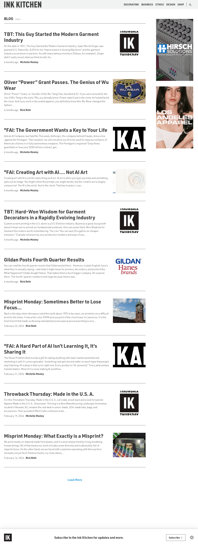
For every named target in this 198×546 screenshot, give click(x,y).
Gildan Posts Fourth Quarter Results (44, 259)
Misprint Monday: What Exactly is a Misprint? (53, 435)
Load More (75, 480)
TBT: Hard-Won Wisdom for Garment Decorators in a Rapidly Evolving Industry (49, 214)
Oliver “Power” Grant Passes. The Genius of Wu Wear (56, 85)
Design (170, 4)
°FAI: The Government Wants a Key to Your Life (55, 130)
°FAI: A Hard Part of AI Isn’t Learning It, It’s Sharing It (50, 348)
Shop (181, 4)
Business (147, 4)
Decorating (131, 4)
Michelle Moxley (29, 62)
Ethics (159, 4)
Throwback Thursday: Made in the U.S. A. (49, 393)
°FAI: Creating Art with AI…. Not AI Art (45, 172)
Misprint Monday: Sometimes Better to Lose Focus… (52, 304)
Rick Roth (25, 110)
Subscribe (174, 537)
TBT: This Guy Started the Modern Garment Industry (51, 37)
